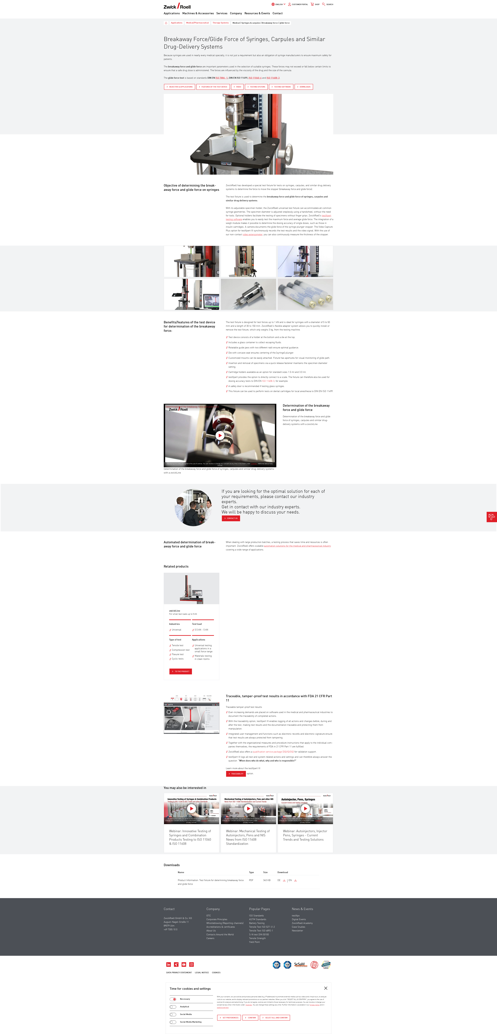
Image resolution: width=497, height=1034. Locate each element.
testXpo (295, 916)
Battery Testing (257, 923)
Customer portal (300, 4)
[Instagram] (191, 966)
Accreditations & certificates (220, 927)
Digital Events (299, 919)
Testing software (282, 87)
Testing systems (257, 87)
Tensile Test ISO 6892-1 (261, 931)
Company (236, 13)
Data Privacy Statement (179, 973)
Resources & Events (257, 13)
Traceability (237, 774)
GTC (208, 916)
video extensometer (252, 234)
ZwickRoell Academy (302, 923)
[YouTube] (184, 966)
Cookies (216, 973)
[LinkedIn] (168, 966)
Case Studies (298, 927)
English (279, 4)
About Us (211, 931)
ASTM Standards (257, 919)
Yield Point (254, 942)
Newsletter (297, 931)
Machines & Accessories (198, 13)
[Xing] (176, 966)
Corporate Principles (216, 919)
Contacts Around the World (220, 934)
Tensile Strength (257, 938)
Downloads (305, 87)
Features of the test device (214, 87)
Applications (172, 13)
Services (221, 13)
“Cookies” (254, 464)
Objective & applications (181, 87)
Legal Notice (202, 973)
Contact (278, 13)
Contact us (232, 518)
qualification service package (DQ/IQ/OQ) (273, 752)
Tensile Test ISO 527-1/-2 (262, 927)
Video (238, 87)
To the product (182, 671)
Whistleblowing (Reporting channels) (224, 923)
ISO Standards (256, 916)
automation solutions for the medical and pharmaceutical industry (297, 546)
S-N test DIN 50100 (259, 934)
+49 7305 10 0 (170, 929)
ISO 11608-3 (268, 381)
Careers (210, 938)
